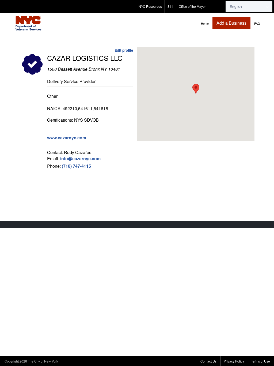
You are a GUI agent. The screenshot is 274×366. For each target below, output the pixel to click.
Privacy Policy (234, 361)
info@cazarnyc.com (80, 158)
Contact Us (208, 361)
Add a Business (231, 23)
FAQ (257, 23)
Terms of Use (260, 361)
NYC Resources (150, 6)
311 (170, 6)
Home (205, 23)
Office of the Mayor (192, 6)
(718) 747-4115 (76, 166)
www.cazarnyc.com (66, 138)
